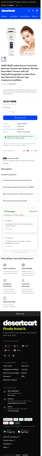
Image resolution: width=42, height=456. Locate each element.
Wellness (4, 16)
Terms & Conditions (11, 437)
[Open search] (29, 10)
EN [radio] (17, 5)
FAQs (6, 447)
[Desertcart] (8, 11)
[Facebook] (13, 355)
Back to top (20, 314)
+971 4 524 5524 (13, 411)
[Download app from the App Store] (23, 431)
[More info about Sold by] (28, 124)
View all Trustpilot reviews (20, 252)
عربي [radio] (21, 5)
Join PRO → (6, 163)
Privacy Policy (9, 440)
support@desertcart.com (17, 403)
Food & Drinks (24, 16)
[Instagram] (5, 355)
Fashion (34, 16)
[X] (9, 355)
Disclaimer (8, 444)
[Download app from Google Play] (9, 431)
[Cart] (37, 10)
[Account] (33, 10)
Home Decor (14, 16)
